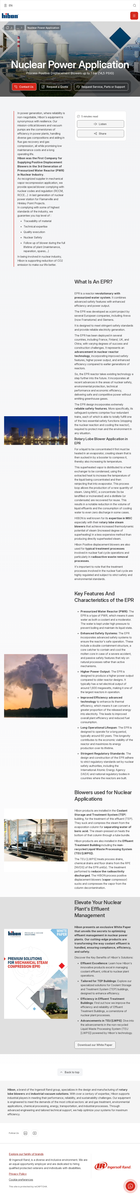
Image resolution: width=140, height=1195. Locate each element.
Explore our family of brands (26, 1154)
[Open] (134, 16)
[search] (134, 5)
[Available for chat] (130, 1186)
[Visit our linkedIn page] (25, 1133)
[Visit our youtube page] (34, 1133)
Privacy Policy (18, 1174)
